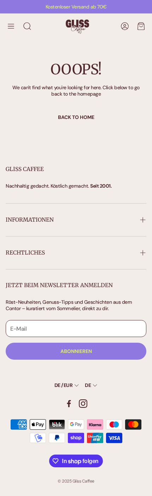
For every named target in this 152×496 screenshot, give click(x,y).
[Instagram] (83, 403)
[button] (11, 26)
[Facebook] (69, 403)
